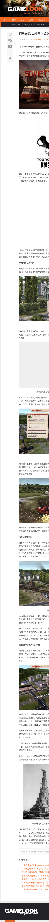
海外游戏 (37, 39)
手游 (22, 19)
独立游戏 (41, 19)
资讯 (14, 19)
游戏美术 (40, 24)
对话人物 (28, 24)
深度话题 (16, 24)
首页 (5, 19)
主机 (31, 19)
